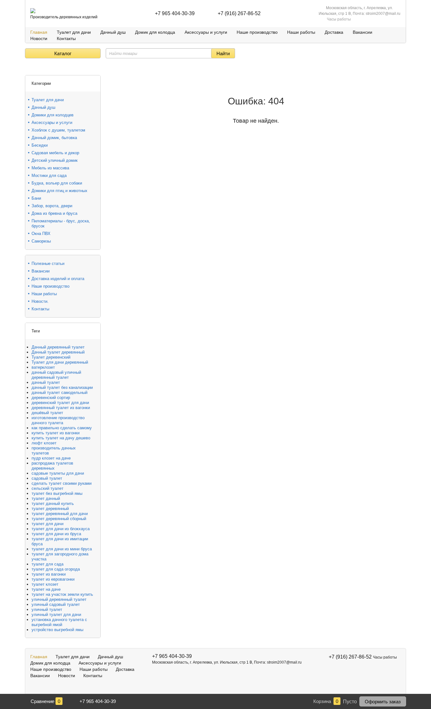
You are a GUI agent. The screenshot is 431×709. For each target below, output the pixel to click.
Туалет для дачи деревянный (60, 362)
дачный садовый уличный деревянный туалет (56, 375)
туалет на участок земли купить (62, 594)
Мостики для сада (49, 175)
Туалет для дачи (74, 32)
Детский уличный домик (55, 160)
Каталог (62, 53)
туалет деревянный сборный (59, 518)
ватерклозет (43, 367)
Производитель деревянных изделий (63, 17)
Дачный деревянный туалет (58, 347)
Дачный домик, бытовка (54, 137)
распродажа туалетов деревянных (52, 466)
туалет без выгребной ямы (57, 493)
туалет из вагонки (49, 574)
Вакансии (362, 32)
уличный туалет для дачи (56, 614)
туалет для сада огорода (56, 569)
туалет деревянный (50, 508)
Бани (36, 198)
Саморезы (41, 241)
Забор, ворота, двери (52, 205)
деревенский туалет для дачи (60, 402)
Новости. (40, 301)
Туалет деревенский (51, 357)
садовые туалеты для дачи (58, 473)
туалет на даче (46, 589)
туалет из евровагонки (53, 579)
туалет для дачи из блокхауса (61, 528)
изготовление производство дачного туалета (58, 420)
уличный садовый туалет (56, 604)
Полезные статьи (48, 263)
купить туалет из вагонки (56, 433)
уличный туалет (47, 609)
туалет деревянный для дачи (60, 513)
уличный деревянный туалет (59, 599)
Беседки (40, 145)
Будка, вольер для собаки (57, 183)
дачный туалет (46, 382)
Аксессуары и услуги (206, 32)
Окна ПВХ (41, 233)
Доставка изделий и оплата (58, 278)
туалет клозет (45, 584)
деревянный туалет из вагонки (61, 407)
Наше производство (257, 32)
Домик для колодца (155, 32)
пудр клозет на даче (51, 458)
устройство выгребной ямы (57, 629)
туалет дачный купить (53, 503)
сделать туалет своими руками (62, 483)
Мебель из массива (50, 168)
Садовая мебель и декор (55, 152)
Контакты (66, 38)
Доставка (334, 32)
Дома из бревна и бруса (54, 213)
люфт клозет (44, 443)
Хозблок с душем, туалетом (58, 130)
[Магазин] (27, 67)
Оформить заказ (383, 701)
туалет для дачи (47, 523)
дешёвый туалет (47, 412)
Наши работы (301, 32)
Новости (38, 38)
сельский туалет (47, 488)
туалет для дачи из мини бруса (62, 549)
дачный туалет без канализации (62, 387)
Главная (38, 32)
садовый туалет (47, 478)
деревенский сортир (51, 397)
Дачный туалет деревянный (58, 352)
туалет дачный (46, 498)
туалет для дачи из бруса (56, 533)
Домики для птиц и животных (59, 190)
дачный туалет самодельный (59, 392)
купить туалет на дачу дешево (61, 438)
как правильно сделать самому (62, 427)
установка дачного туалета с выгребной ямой (59, 622)
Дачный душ (113, 32)
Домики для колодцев (53, 115)
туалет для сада (47, 564)
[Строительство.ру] (32, 10)
